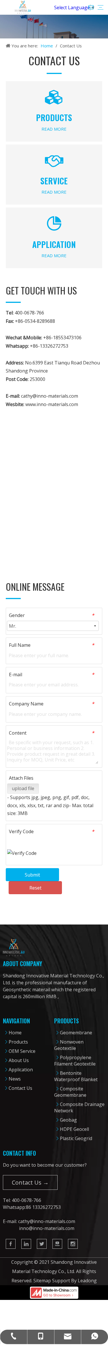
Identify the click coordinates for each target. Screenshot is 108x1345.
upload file (23, 788)
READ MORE (54, 129)
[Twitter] (42, 1244)
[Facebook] (11, 1244)
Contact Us (20, 1088)
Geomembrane (76, 1032)
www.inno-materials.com (51, 404)
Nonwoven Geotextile (69, 1045)
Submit (32, 875)
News (15, 1079)
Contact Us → (30, 1182)
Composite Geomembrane (70, 1091)
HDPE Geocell (74, 1129)
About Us (19, 1060)
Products (18, 1042)
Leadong (87, 1280)
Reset (35, 888)
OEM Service (22, 1051)
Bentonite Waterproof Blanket (76, 1076)
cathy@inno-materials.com (49, 396)
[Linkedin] (26, 1244)
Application (21, 1069)
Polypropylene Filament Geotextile (75, 1060)
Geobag (68, 1120)
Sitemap (42, 1280)
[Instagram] (73, 1244)
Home (15, 1032)
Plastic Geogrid (76, 1138)
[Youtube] (57, 1244)
